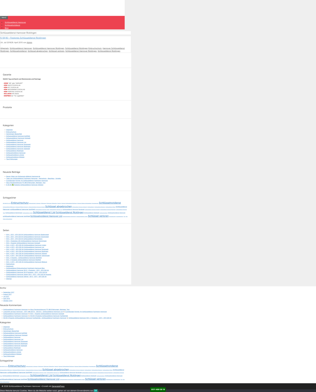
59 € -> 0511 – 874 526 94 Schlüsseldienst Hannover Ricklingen (27, 251)
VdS (126, 216)
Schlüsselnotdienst (12, 25)
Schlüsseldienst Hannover (15, 22)
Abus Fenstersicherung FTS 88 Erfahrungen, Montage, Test (25, 182)
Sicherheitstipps (119, 216)
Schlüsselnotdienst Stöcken (15, 157)
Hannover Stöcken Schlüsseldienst (84, 203)
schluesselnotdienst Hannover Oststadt (36, 207)
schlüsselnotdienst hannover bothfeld (16, 216)
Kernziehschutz (95, 203)
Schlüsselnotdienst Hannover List (46, 216)
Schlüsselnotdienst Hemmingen (69, 216)
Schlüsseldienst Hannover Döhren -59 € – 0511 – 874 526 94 (26, 276)
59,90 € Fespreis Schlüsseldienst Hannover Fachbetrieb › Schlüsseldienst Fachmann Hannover (34, 318)
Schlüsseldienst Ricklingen (76, 48)
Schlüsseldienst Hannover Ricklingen (48, 48)
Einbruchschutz (95, 48)
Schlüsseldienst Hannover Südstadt (18, 148)
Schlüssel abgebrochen (38, 51)
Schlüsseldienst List (44, 212)
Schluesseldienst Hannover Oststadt (18, 138)
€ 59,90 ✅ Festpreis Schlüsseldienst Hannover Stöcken (24, 185)
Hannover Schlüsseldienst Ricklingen (69, 203)
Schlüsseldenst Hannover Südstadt (79, 207)
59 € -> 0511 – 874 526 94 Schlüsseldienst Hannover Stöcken (26, 253)
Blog (6, 28)
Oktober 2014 (7, 301)
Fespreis (59, 203)
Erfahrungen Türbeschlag (51, 203)
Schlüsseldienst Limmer (28, 212)
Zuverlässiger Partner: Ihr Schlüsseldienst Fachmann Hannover (27, 180)
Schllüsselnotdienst (18, 51)
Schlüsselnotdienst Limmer (15, 155)
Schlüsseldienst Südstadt (91, 213)
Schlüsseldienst (90, 207)
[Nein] (98, 391)
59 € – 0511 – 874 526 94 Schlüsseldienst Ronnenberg (24, 239)
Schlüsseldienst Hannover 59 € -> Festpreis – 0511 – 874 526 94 (27, 270)
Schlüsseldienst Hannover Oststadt (92, 209)
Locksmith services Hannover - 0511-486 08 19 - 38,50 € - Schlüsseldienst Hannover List (33, 311)
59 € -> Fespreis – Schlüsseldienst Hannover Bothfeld (24, 258)
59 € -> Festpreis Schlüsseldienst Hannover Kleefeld (23, 260)
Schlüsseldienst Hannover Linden (42, 209)
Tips (124, 216)
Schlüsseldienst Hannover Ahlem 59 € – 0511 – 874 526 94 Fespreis (28, 274)
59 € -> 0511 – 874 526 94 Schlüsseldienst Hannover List (25, 247)
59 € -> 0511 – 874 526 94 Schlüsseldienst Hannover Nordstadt (27, 249)
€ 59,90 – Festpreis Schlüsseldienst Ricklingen (23, 38)
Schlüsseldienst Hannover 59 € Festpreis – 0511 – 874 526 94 (26, 272)
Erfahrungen (43, 203)
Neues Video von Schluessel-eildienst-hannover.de (23, 176)
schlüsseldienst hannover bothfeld (22, 209)
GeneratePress (58, 386)
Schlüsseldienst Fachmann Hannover (15, 309)
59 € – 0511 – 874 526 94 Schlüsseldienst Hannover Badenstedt (27, 234)
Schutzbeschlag (112, 216)
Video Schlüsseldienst (7, 219)
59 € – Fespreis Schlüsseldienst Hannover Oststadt (23, 243)
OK (95, 391)
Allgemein (4, 48)
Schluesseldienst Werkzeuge (9, 207)
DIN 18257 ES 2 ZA (7, 203)
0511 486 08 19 (158, 389)
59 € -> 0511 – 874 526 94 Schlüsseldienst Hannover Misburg (26, 262)
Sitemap (9, 279)
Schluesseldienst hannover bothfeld (18, 136)
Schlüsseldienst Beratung (99, 207)
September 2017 (8, 292)
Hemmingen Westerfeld (14, 134)
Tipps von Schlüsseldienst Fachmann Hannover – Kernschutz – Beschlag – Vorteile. (33, 178)
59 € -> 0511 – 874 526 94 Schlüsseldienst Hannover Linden (26, 245)
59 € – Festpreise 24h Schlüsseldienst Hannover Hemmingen (26, 241)
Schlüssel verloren (56, 51)
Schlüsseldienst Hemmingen (14, 213)
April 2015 (6, 298)
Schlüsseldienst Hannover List (16, 142)
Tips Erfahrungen (12, 159)
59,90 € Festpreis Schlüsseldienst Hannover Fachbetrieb (49, 316)
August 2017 (7, 294)
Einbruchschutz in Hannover (35, 203)
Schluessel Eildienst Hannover (21, 207)
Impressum (9, 266)
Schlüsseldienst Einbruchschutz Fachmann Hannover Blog (25, 268)
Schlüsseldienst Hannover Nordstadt (18, 144)
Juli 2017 (6, 296)
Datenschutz (10, 264)
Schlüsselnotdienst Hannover (16, 153)
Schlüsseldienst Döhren (110, 207)
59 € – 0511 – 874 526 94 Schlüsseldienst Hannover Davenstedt (27, 237)
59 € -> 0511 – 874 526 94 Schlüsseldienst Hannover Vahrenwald (28, 255)
